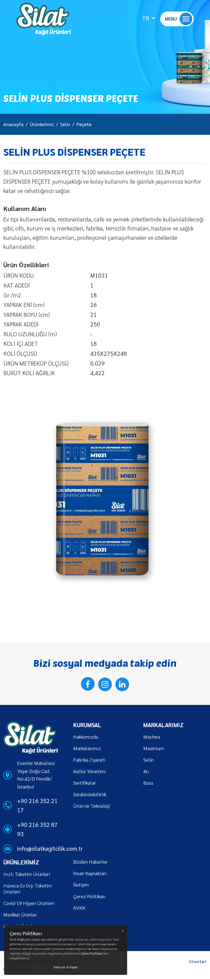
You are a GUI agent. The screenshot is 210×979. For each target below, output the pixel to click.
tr (146, 18)
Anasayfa (13, 124)
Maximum (153, 748)
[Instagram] (105, 684)
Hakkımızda (85, 736)
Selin (65, 124)
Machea (151, 736)
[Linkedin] (122, 684)
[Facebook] (88, 684)
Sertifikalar (84, 782)
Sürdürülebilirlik (89, 794)
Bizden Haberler (90, 861)
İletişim (81, 884)
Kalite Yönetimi (89, 771)
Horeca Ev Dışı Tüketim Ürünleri (27, 888)
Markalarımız (87, 748)
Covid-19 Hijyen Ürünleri (28, 903)
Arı (146, 771)
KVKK (79, 907)
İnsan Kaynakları (90, 873)
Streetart (198, 961)
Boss (148, 782)
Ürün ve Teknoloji (91, 805)
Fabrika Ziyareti (89, 759)
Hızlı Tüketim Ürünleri (26, 874)
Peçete (84, 124)
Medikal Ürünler (20, 914)
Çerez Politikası (89, 896)
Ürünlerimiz (42, 124)
